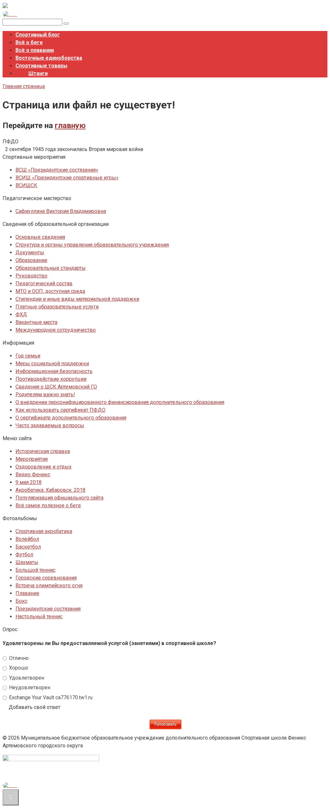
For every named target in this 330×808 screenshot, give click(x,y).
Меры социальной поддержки (52, 363)
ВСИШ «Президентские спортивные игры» (67, 178)
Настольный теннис (39, 616)
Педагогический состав (44, 283)
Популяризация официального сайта (59, 498)
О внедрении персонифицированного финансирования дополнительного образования (119, 402)
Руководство (31, 276)
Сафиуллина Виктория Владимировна (60, 211)
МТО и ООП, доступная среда (50, 291)
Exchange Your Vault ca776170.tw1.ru (50, 697)
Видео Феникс (32, 474)
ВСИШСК (26, 185)
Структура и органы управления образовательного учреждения (92, 245)
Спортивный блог (37, 35)
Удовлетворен (26, 678)
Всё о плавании (34, 50)
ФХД (21, 314)
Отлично (18, 658)
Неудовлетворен (29, 687)
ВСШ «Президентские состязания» (56, 170)
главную (70, 125)
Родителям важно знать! (45, 394)
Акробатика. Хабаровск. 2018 (50, 490)
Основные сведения (40, 237)
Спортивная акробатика (43, 531)
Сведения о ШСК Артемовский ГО (56, 387)
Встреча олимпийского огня (48, 585)
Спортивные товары (41, 66)
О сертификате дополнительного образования (70, 418)
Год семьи (27, 356)
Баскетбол (28, 547)
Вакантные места (36, 322)
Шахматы (26, 562)
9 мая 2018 (28, 482)
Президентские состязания (48, 609)
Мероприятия (31, 459)
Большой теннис (35, 570)
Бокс (21, 601)
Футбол (24, 554)
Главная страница (24, 86)
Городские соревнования (46, 578)
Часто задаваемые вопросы (49, 425)
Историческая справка (42, 451)
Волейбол (27, 539)
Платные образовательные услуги (57, 307)
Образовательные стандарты (50, 268)
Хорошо (18, 668)
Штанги (38, 73)
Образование (31, 260)
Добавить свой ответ (34, 707)
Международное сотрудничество (55, 330)
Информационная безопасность (53, 371)
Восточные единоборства (48, 58)
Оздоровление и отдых (43, 467)
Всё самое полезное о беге (48, 505)
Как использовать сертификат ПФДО (60, 410)
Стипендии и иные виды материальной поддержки (77, 299)
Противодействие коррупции (50, 379)
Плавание (27, 593)
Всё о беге (29, 42)
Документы (29, 252)
